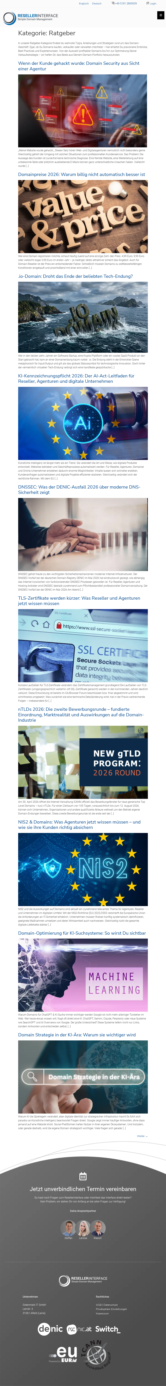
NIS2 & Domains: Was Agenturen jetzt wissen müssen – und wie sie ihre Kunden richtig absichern (79, 825)
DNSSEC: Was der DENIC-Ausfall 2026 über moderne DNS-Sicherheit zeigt (79, 490)
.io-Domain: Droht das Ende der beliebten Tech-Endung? (75, 276)
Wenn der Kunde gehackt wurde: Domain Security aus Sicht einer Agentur (78, 66)
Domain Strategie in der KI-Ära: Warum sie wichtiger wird (77, 1035)
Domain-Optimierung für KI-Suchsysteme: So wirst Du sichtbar (82, 933)
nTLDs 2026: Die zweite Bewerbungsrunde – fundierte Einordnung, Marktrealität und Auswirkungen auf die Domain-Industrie (81, 714)
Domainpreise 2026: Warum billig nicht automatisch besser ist (81, 174)
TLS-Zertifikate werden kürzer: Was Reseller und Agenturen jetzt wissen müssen (79, 601)
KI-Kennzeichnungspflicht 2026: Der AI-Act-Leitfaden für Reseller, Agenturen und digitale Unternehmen (76, 379)
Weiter (142, 1136)
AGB (99, 1305)
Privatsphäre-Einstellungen (111, 1309)
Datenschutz (111, 1305)
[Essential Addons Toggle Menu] (160, 15)
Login (152, 3)
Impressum (102, 1313)
